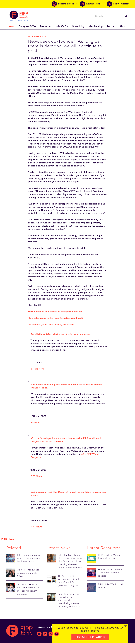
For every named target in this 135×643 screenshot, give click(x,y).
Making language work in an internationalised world (55, 318)
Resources (46, 26)
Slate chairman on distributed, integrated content (55, 312)
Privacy (41, 627)
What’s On (62, 26)
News (11, 26)
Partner (111, 26)
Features (35, 423)
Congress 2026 (27, 26)
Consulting (78, 26)
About (123, 26)
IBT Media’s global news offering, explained (51, 324)
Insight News (37, 369)
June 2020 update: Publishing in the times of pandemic (60, 334)
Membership (96, 26)
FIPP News (36, 476)
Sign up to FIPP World (90, 637)
